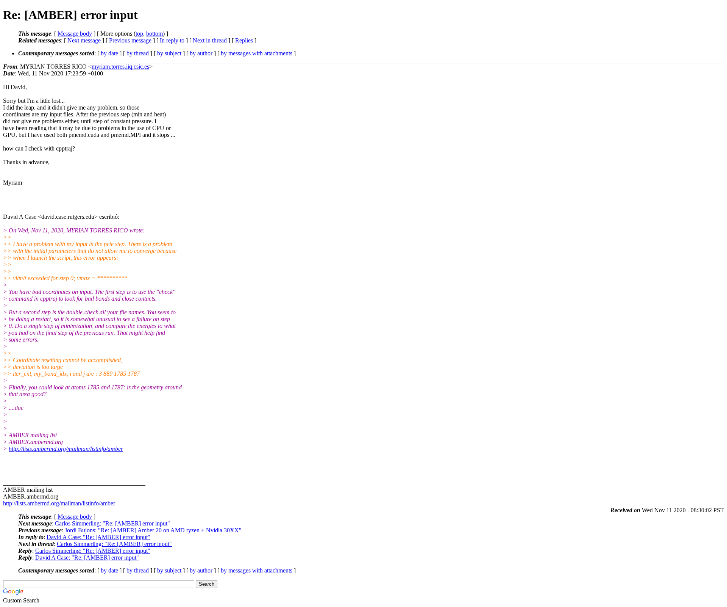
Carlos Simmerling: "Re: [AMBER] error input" (112, 523)
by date (109, 53)
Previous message (130, 40)
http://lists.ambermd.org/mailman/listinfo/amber (66, 448)
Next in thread (210, 40)
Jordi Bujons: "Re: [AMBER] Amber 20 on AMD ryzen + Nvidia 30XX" (153, 530)
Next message (84, 40)
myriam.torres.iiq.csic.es (120, 66)
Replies (244, 40)
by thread (137, 53)
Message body (75, 33)
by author (201, 53)
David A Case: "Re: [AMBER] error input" (98, 537)
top (139, 33)
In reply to (172, 40)
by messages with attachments (256, 53)
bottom (154, 33)
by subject (169, 53)
